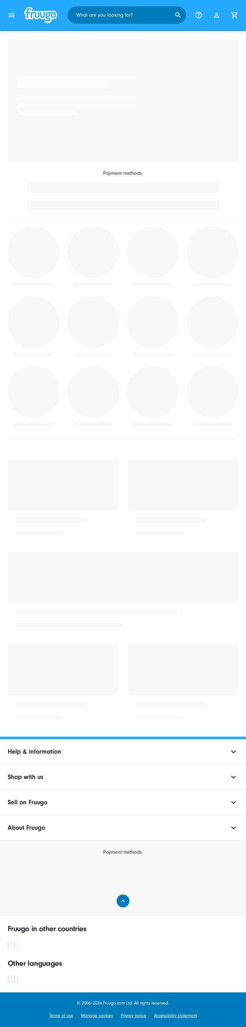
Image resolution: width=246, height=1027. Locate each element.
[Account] (216, 15)
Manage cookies (97, 1015)
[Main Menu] (11, 15)
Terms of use (61, 1015)
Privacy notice (133, 1015)
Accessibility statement (175, 1015)
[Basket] (234, 15)
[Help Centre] (198, 15)
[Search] (178, 15)
